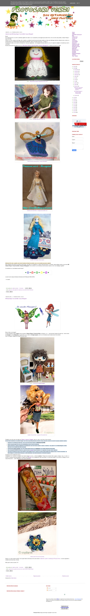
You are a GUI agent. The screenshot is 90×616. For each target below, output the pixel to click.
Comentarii (50, 590)
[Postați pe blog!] (27, 288)
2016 (74, 105)
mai (75, 81)
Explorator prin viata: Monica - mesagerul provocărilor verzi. (37, 210)
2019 (74, 100)
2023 (74, 68)
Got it (78, 3)
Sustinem (74, 54)
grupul (32, 450)
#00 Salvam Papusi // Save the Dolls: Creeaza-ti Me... (78, 92)
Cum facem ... (75, 40)
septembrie (76, 74)
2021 (74, 97)
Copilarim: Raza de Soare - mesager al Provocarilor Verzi (37, 434)
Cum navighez (75, 41)
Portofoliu (74, 51)
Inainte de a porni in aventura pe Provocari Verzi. (50, 558)
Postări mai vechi (65, 576)
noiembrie (76, 71)
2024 (74, 66)
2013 (74, 110)
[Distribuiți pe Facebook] (29, 288)
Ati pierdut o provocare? (77, 34)
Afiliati (73, 33)
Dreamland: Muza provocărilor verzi (39, 119)
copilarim (13, 288)
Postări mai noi (8, 576)
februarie (76, 86)
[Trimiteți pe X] (28, 288)
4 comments (21, 288)
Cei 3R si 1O (74, 38)
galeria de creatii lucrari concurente (21, 289)
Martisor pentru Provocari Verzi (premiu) (37, 556)
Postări (49, 588)
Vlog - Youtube (75, 56)
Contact (73, 39)
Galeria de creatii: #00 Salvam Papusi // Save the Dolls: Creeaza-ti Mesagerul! (19, 34)
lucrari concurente (30, 289)
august (75, 76)
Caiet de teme (75, 37)
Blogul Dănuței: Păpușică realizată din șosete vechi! (39, 81)
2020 (74, 99)
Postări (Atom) (13, 578)
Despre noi (74, 42)
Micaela (30, 457)
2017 (74, 104)
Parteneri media (75, 50)
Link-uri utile (74, 47)
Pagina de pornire (36, 576)
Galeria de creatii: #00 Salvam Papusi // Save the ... (78, 88)
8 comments (21, 567)
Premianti (74, 52)
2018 (74, 102)
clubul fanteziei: (39, 383)
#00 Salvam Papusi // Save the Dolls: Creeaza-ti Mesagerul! (16, 298)
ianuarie (76, 95)
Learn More (72, 3)
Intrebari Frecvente (76, 46)
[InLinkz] (64, 594)
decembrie (76, 69)
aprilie (75, 82)
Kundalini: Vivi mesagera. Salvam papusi (37, 259)
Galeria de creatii (75, 45)
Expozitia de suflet (75, 44)
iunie (75, 79)
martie (75, 84)
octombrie (76, 72)
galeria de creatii (11, 289)
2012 (74, 112)
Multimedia (74, 48)
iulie (75, 77)
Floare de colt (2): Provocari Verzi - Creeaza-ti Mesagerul (37, 161)
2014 (74, 109)
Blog (73, 35)
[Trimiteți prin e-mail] (25, 288)
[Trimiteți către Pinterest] (31, 288)
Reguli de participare (76, 53)
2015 (74, 107)
